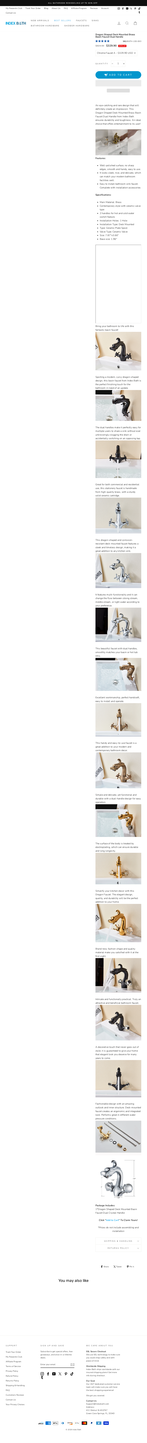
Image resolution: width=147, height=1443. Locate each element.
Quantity (101, 64)
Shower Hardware (77, 25)
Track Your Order (33, 8)
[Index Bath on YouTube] (54, 1374)
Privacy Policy (12, 1371)
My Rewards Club (14, 8)
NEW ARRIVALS (40, 20)
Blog (46, 8)
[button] (102, 41)
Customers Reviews (15, 1395)
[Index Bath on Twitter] (60, 1374)
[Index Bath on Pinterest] (66, 1374)
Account (105, 8)
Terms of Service (13, 1366)
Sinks (95, 20)
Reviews (94, 8)
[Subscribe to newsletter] (72, 1365)
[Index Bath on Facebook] (48, 1374)
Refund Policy (12, 1376)
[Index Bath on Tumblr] (42, 1377)
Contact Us (11, 13)
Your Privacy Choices (15, 1404)
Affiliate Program (79, 8)
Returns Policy (118, 1248)
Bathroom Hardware (45, 25)
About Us (56, 8)
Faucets (81, 20)
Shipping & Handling (118, 1241)
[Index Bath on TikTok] (72, 1374)
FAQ (66, 8)
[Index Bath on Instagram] (42, 1374)
